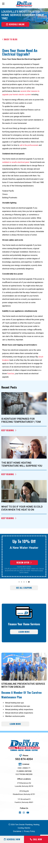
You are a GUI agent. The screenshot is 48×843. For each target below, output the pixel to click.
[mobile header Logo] (24, 4)
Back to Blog (10, 39)
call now (37, 839)
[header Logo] (24, 745)
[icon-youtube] (28, 813)
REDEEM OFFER (23, 562)
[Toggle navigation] (3, 3)
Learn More (24, 631)
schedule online (17, 24)
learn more (15, 723)
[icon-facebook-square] (20, 813)
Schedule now (13, 839)
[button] (19, 581)
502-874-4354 (24, 759)
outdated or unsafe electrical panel (15, 162)
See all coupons (24, 587)
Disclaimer (17, 831)
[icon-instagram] (24, 813)
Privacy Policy (29, 831)
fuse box (10, 373)
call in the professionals (29, 145)
